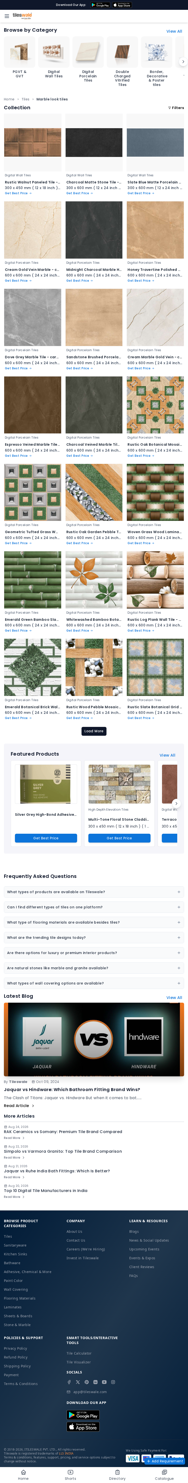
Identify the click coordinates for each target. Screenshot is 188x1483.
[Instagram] (113, 1382)
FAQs (133, 1275)
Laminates (13, 1307)
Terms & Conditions (21, 1383)
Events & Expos (142, 1258)
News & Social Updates (149, 1240)
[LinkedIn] (95, 1382)
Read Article (16, 1106)
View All (174, 31)
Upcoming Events (144, 1249)
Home (9, 99)
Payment (11, 1374)
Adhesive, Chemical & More (27, 1271)
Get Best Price (46, 838)
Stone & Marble (17, 1324)
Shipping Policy (17, 1366)
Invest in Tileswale (83, 1258)
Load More (94, 731)
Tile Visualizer (79, 1362)
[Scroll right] (183, 61)
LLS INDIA (66, 1453)
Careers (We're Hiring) (86, 1249)
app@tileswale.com (90, 1391)
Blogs (134, 1231)
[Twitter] (77, 1382)
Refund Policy (15, 1357)
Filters (178, 107)
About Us (74, 1231)
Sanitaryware (15, 1245)
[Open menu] (7, 16)
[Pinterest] (86, 1382)
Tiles (26, 99)
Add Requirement (167, 1461)
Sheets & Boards (18, 1316)
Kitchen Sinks (15, 1254)
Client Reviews (141, 1266)
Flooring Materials (19, 1298)
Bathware (12, 1263)
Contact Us (76, 1240)
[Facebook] (69, 1382)
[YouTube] (104, 1382)
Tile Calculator (79, 1353)
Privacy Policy (15, 1348)
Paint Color (13, 1280)
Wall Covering (16, 1289)
